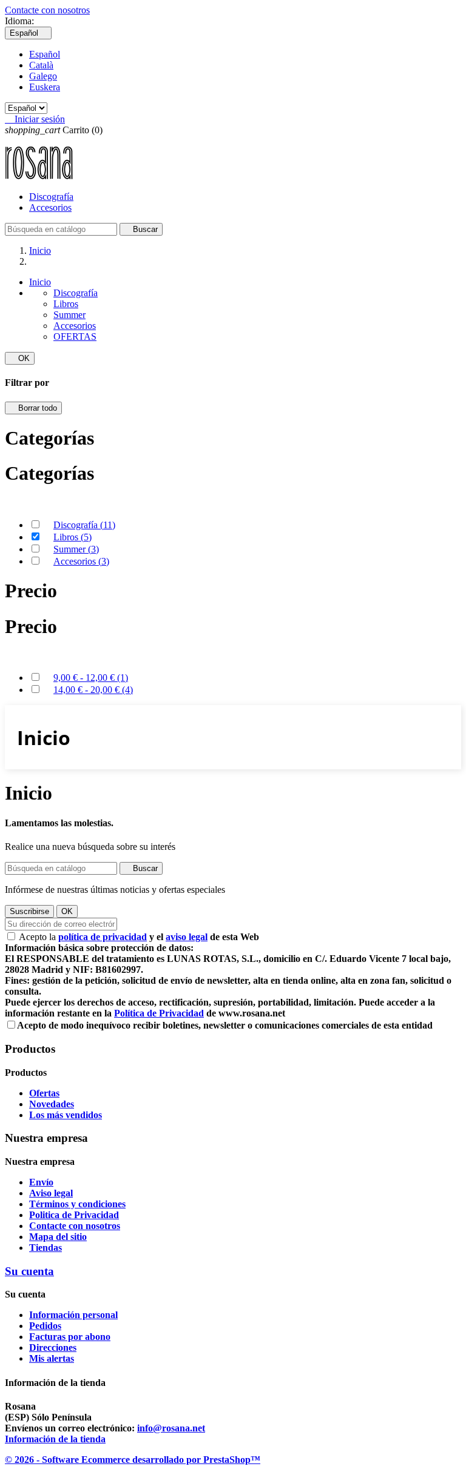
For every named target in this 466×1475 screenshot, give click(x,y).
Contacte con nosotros (47, 10)
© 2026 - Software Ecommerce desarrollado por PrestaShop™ (132, 1459)
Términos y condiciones (77, 1204)
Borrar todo (33, 408)
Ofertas (44, 1093)
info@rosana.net (171, 1428)
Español (44, 54)
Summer (69, 315)
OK (20, 358)
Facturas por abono (69, 1336)
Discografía (51, 196)
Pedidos (45, 1326)
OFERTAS (74, 336)
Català (41, 65)
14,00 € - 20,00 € (93, 689)
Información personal (73, 1315)
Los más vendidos (65, 1115)
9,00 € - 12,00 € (90, 677)
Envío (41, 1182)
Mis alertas (51, 1358)
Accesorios (50, 207)
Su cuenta (29, 1271)
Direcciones (52, 1347)
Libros (65, 304)
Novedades (51, 1104)
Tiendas (45, 1247)
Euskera (44, 87)
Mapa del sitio (58, 1236)
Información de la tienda (55, 1439)
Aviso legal (51, 1193)
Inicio (40, 282)
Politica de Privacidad (74, 1215)
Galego (43, 76)
